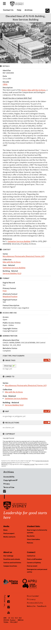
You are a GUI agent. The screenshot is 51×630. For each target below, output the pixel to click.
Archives (29, 10)
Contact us (31, 556)
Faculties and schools (11, 559)
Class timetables (33, 539)
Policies (30, 543)
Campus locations (10, 566)
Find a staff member (34, 559)
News (5, 530)
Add (45, 360)
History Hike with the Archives (33, 90)
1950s (5, 84)
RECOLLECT (4, 464)
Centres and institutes (12, 562)
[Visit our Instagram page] (4, 491)
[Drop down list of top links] (5, 4)
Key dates (31, 536)
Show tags (8, 366)
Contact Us (8, 10)
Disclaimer (33, 596)
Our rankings (8, 556)
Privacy (6, 483)
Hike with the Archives (14, 392)
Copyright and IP (10, 480)
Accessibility (8, 476)
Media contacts (9, 537)
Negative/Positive (10, 296)
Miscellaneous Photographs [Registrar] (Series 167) (26, 385)
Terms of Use (8, 487)
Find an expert (8, 533)
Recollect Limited (29, 464)
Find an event (32, 566)
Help (19, 10)
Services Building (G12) (14, 405)
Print (5, 290)
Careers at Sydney (34, 562)
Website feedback (37, 606)
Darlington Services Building (16, 398)
